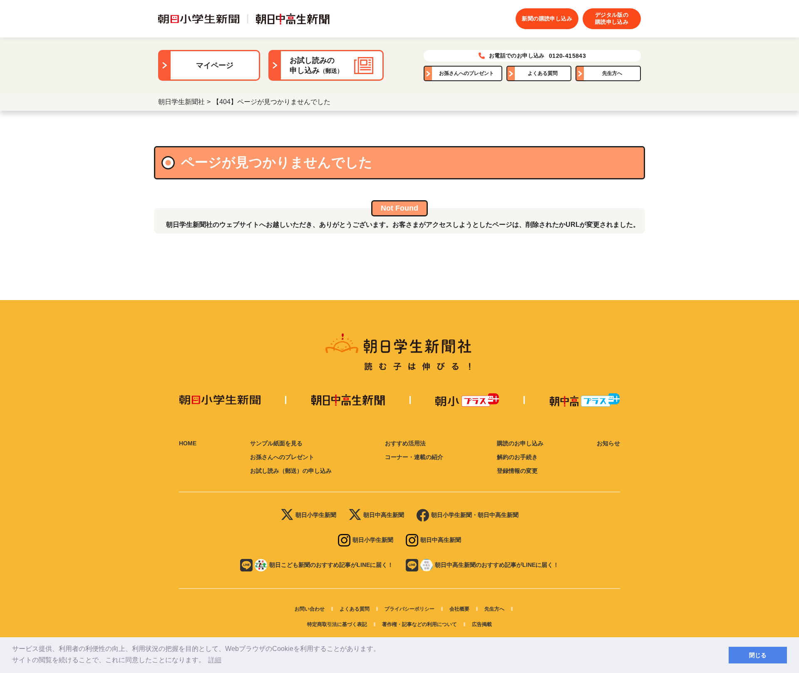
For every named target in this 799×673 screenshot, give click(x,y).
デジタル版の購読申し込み (611, 18)
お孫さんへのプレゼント (466, 73)
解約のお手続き (517, 457)
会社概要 (459, 609)
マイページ (214, 65)
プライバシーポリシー (409, 609)
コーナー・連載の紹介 (414, 457)
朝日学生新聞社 (181, 101)
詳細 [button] (214, 659)
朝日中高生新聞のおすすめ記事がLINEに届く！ (497, 564)
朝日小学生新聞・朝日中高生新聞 (475, 515)
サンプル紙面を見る (276, 443)
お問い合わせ (310, 609)
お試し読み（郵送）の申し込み (291, 470)
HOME (187, 443)
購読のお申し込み (520, 443)
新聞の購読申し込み (547, 18)
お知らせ (608, 443)
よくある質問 (543, 73)
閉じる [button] (758, 655)
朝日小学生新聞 (315, 515)
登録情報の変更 (517, 470)
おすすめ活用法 (405, 443)
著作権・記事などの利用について (419, 624)
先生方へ (612, 73)
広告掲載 (482, 624)
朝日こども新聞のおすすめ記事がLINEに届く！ (331, 564)
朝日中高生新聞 (383, 515)
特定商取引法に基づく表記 (337, 624)
